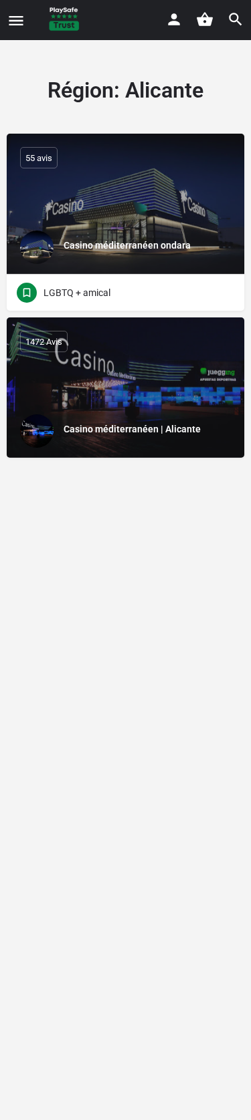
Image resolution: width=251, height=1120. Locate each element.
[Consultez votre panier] (205, 19)
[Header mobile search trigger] (235, 19)
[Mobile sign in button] (174, 19)
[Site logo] (66, 20)
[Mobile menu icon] (16, 20)
